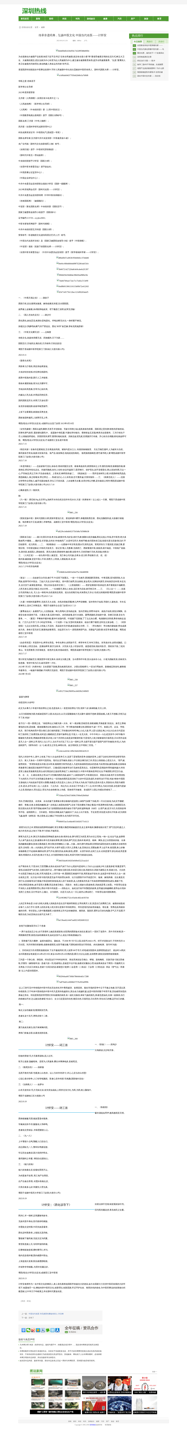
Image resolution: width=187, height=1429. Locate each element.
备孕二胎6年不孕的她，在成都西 (150, 64)
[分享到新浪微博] (33, 1330)
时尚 (78, 19)
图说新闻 (36, 1371)
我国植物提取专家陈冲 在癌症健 (150, 72)
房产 (133, 19)
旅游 (146, 19)
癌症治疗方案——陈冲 (146, 61)
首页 (36, 27)
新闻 (38, 19)
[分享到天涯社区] (53, 1330)
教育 (159, 19)
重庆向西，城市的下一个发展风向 (150, 53)
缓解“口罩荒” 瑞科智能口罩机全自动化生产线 (55, 1412)
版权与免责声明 (27, 1339)
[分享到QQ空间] (38, 1330)
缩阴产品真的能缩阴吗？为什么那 (150, 68)
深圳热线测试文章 (144, 57)
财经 (51, 19)
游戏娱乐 (91, 19)
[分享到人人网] (57, 1330)
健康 (105, 19)
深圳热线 (93, 1425)
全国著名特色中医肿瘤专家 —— (150, 45)
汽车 (120, 19)
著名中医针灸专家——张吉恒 (148, 76)
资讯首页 (25, 19)
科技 (64, 19)
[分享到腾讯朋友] (48, 1330)
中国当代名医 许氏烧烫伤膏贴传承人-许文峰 (46, 1314)
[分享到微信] (28, 1330)
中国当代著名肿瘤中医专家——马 (150, 49)
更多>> (154, 1372)
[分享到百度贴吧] (43, 1330)
